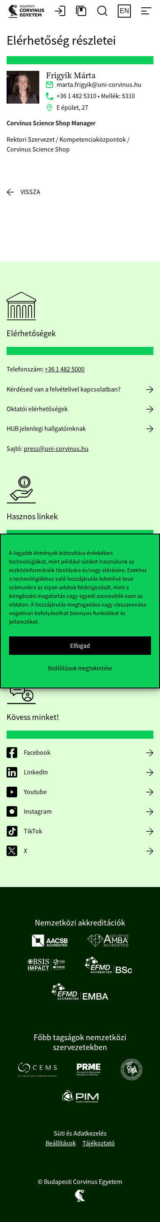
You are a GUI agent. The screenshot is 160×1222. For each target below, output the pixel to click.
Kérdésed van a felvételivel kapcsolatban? (64, 389)
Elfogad (80, 645)
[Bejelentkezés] (60, 11)
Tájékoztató (98, 1143)
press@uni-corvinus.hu (56, 449)
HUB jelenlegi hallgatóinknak (46, 429)
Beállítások (61, 1143)
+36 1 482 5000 (65, 369)
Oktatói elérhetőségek (37, 409)
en (124, 10)
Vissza (30, 192)
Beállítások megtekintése (80, 668)
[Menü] (146, 11)
